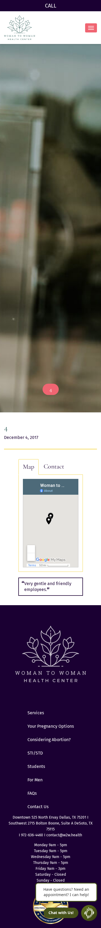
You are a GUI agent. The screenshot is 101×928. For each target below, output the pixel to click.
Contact (54, 466)
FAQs (32, 793)
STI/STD (35, 753)
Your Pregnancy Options (50, 726)
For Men (35, 779)
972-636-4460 (32, 835)
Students (36, 766)
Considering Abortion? (49, 739)
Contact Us (37, 806)
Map (28, 467)
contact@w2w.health (64, 835)
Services (35, 712)
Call (50, 5)
